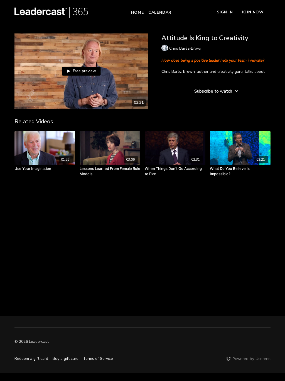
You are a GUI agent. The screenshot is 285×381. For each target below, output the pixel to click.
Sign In (225, 12)
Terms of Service (98, 358)
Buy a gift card (65, 358)
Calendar (159, 12)
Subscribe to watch (213, 91)
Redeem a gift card (31, 358)
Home (137, 12)
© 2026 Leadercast (31, 342)
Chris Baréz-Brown (178, 71)
